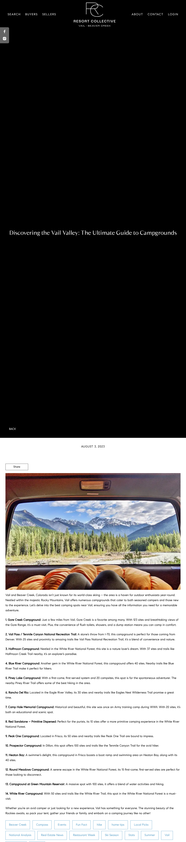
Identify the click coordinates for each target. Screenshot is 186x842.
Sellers (49, 14)
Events (62, 825)
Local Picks (141, 825)
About (137, 14)
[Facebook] (4, 31)
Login (173, 14)
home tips (118, 825)
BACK (12, 429)
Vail (167, 835)
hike (99, 825)
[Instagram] (4, 38)
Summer (150, 835)
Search (14, 14)
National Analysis (20, 835)
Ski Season (112, 835)
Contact (155, 14)
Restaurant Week (84, 835)
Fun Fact (81, 825)
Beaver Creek (18, 825)
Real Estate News (52, 835)
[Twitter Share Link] (16, 477)
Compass (42, 825)
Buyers (31, 14)
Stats (131, 835)
